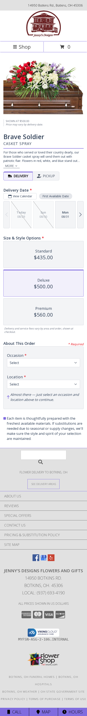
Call (16, 712)
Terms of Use (75, 699)
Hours (75, 712)
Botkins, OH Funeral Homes (32, 677)
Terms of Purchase (45, 699)
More (9, 166)
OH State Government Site (63, 691)
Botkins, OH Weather (19, 691)
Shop (25, 46)
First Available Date (55, 196)
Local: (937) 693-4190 (43, 593)
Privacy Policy (13, 699)
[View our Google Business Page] (43, 559)
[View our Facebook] (36, 559)
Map (45, 712)
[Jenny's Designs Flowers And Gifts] (43, 36)
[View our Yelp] (51, 559)
